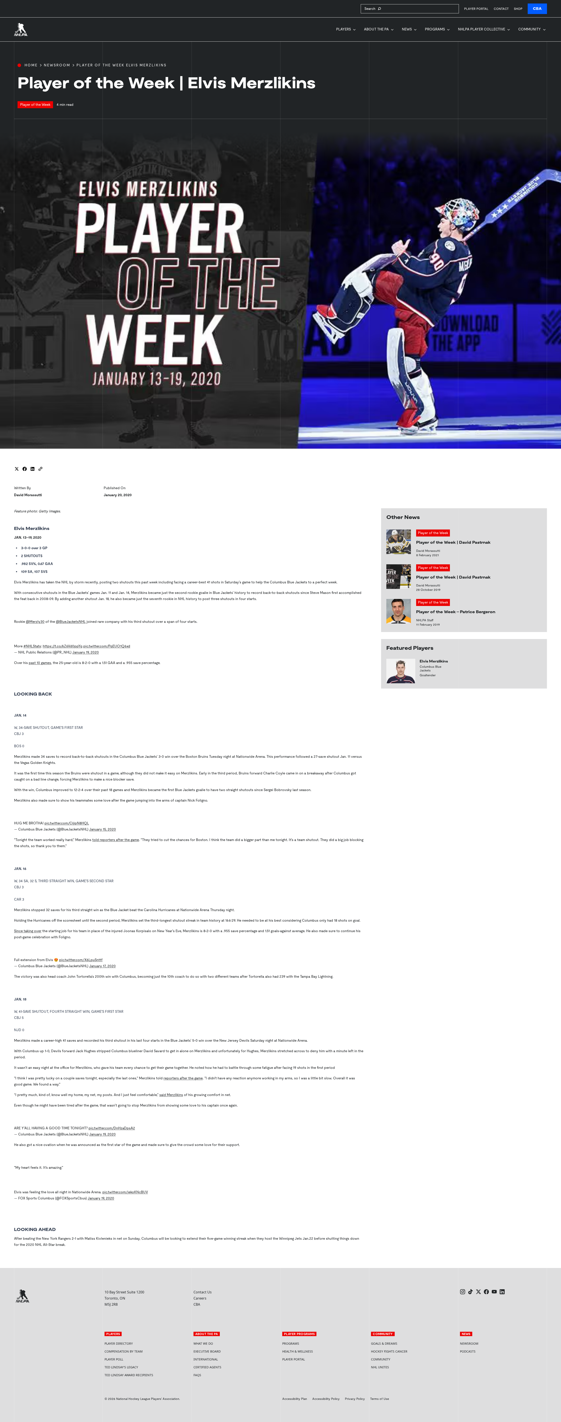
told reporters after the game (115, 840)
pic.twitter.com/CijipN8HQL (66, 823)
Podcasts (468, 1351)
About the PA (376, 29)
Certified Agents (207, 1367)
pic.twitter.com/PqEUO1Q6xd (106, 646)
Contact (501, 9)
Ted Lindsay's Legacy (121, 1367)
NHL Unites (396, 1367)
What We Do (203, 1343)
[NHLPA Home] (21, 30)
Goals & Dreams (384, 1343)
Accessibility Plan (294, 1399)
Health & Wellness (297, 1351)
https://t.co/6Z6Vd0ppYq (62, 646)
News (407, 29)
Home (31, 65)
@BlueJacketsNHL (71, 622)
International (206, 1359)
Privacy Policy (355, 1399)
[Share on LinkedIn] (32, 468)
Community (529, 29)
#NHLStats (32, 646)
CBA (537, 9)
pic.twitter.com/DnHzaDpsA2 (112, 1128)
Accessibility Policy (326, 1399)
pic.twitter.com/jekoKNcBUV (125, 1192)
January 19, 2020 (85, 652)
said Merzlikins (171, 1095)
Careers (200, 1298)
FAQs (197, 1375)
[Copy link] (40, 468)
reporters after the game (183, 1078)
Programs (435, 29)
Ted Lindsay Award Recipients (129, 1375)
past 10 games (40, 663)
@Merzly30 (35, 622)
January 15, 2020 (102, 829)
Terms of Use (379, 1399)
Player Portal (476, 9)
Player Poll (114, 1359)
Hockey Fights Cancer (389, 1351)
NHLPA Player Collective (481, 29)
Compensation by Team (124, 1351)
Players (343, 29)
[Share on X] (16, 468)
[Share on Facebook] (24, 468)
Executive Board (207, 1351)
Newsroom (57, 65)
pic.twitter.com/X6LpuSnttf (81, 960)
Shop (518, 9)
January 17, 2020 (102, 966)
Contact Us (203, 1292)
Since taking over (27, 931)
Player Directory (119, 1343)
